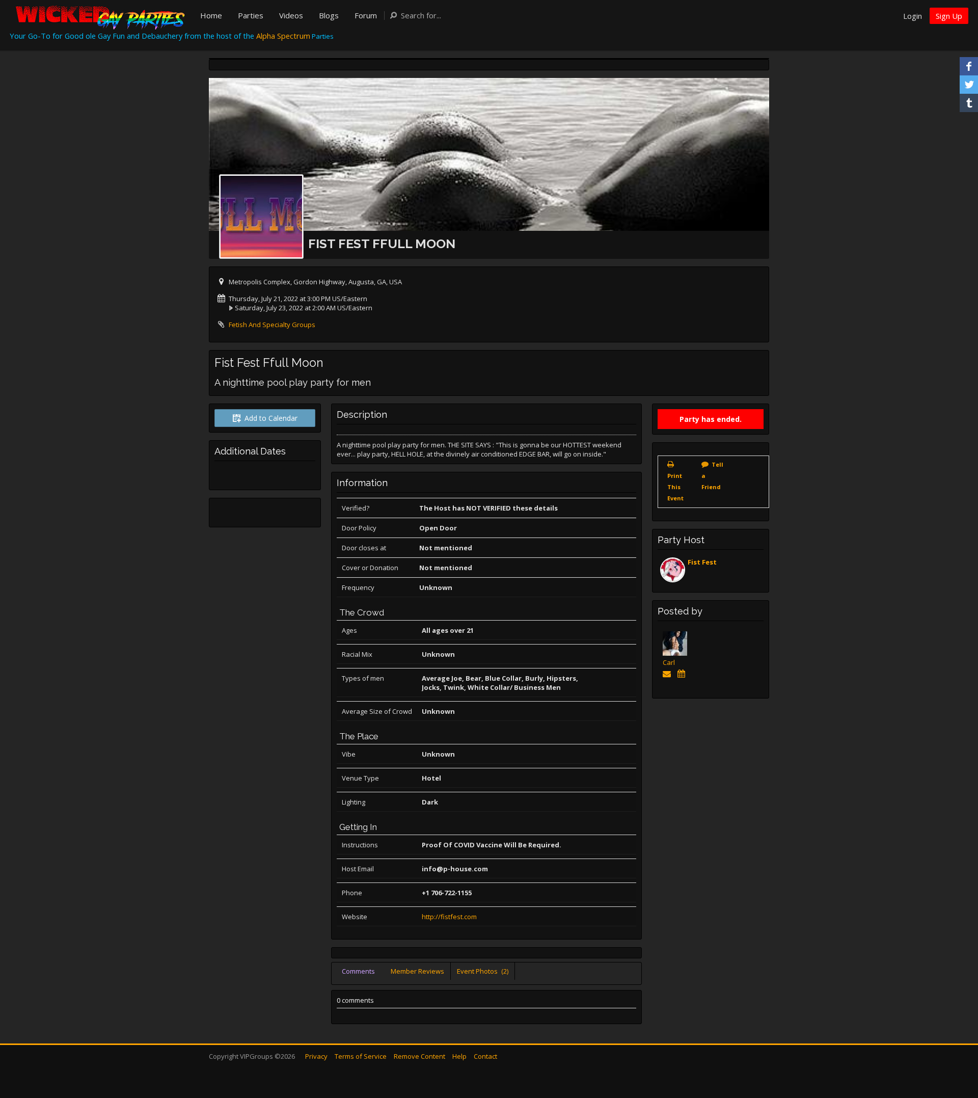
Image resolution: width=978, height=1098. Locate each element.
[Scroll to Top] (955, 1049)
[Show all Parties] (683, 673)
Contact (485, 1056)
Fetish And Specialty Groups (272, 324)
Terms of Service (361, 1056)
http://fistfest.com (449, 916)
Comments (358, 971)
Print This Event (675, 487)
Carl (669, 662)
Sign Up (949, 16)
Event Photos (482, 971)
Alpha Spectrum (283, 36)
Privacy (316, 1056)
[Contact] (668, 673)
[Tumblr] (969, 103)
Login (912, 16)
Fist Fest (702, 562)
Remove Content (419, 1056)
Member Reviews (417, 971)
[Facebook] (969, 66)
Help (459, 1056)
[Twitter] (969, 84)
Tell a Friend (712, 476)
